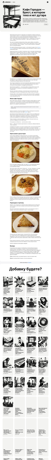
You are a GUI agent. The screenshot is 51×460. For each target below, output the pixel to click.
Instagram (29, 262)
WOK (28, 164)
